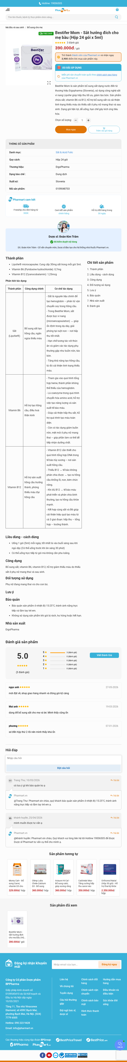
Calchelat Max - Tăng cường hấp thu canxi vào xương (86, 883)
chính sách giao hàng (107, 75)
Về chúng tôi (67, 986)
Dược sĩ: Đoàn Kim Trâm (64, 236)
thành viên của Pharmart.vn (86, 55)
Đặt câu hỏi (63, 768)
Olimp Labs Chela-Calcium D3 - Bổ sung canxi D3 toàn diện (39, 883)
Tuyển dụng (66, 993)
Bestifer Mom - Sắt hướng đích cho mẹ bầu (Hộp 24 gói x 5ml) (17, 935)
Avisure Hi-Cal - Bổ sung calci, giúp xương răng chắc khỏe (63, 883)
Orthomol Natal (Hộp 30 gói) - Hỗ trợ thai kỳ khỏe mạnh (109, 883)
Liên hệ (64, 979)
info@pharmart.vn (23, 1028)
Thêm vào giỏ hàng (104, 131)
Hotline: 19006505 (52, 3)
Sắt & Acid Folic (64, 152)
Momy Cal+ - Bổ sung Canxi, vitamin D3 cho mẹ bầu (16, 883)
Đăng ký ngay (109, 964)
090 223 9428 (22, 1022)
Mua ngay (71, 129)
